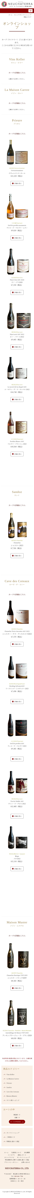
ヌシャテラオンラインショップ (22, 15)
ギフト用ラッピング (13, 1100)
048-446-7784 (18, 1176)
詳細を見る (18, 183)
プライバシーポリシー (11, 1162)
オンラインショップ (13, 1133)
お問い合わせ (25, 1162)
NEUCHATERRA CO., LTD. (17, 1168)
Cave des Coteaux (13, 1092)
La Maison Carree (13, 1079)
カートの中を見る (15, 1122)
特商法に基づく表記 (13, 1141)
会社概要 (27, 1152)
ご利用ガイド (11, 1137)
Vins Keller (10, 1074)
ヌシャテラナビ (9, 1157)
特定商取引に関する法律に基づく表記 (17, 1160)
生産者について (16, 1152)
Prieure (9, 1083)
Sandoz (9, 1087)
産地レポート (22, 1155)
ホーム (10, 15)
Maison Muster (12, 1096)
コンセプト (11, 1155)
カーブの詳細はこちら (17, 72)
